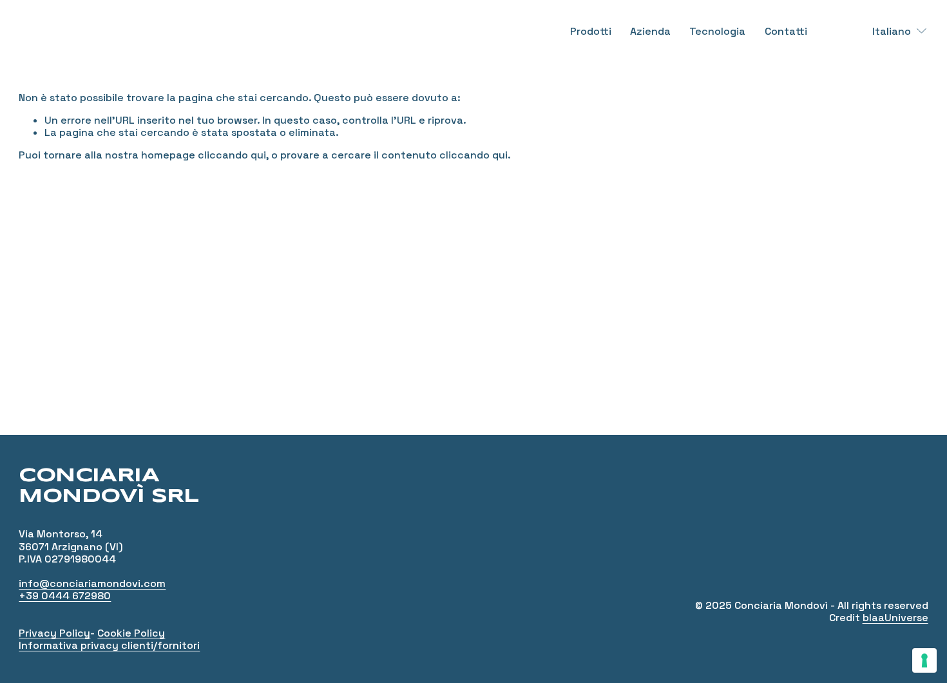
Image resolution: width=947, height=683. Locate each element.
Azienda (650, 31)
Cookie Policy (131, 633)
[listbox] (891, 31)
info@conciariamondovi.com (92, 583)
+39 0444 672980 (65, 596)
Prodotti (590, 31)
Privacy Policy (54, 633)
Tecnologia (717, 31)
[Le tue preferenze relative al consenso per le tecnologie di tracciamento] (924, 660)
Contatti (786, 31)
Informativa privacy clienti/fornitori (109, 645)
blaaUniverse (895, 617)
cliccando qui (232, 155)
